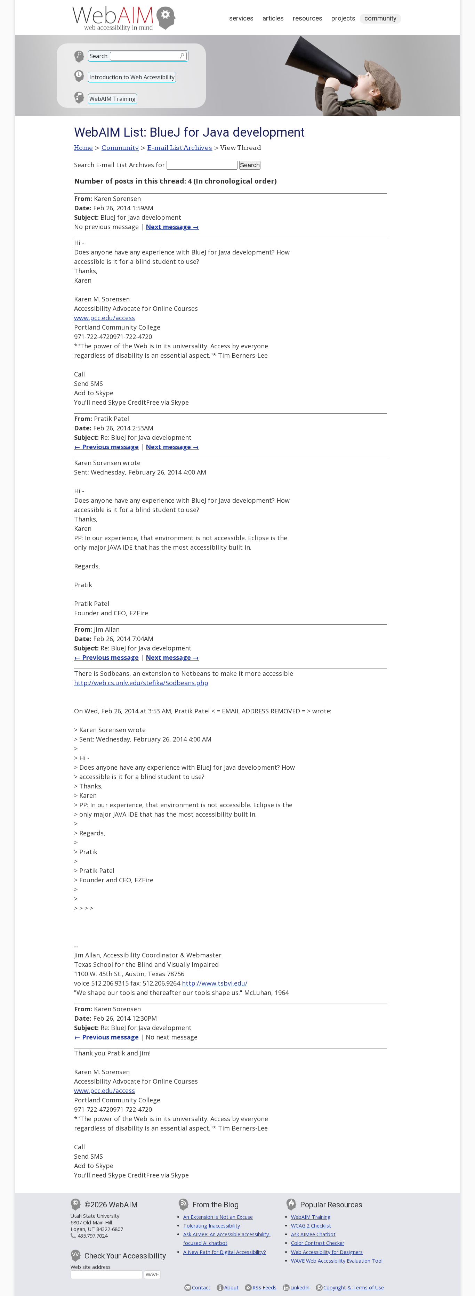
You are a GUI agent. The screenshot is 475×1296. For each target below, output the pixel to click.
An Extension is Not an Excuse (218, 1217)
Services (241, 18)
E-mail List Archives (179, 148)
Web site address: (91, 1267)
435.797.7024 (92, 1235)
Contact (201, 1287)
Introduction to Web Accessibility (132, 77)
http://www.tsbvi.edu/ (215, 983)
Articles (273, 18)
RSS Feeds (264, 1287)
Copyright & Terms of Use (353, 1287)
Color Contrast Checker (317, 1243)
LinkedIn (299, 1287)
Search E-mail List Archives (114, 165)
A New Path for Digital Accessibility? (224, 1252)
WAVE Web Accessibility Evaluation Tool (337, 1260)
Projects (343, 18)
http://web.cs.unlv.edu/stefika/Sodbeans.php (141, 683)
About (231, 1287)
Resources (307, 18)
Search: (99, 56)
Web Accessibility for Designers (327, 1252)
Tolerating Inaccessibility (211, 1225)
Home (83, 148)
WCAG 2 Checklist (311, 1225)
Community (380, 18)
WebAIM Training (112, 99)
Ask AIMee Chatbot (313, 1234)
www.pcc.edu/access (104, 318)
